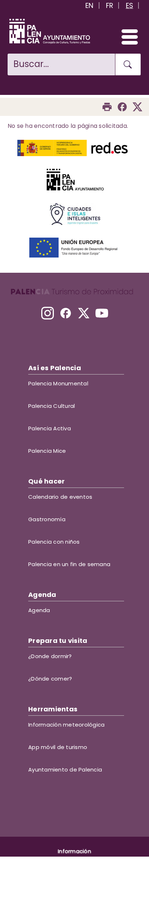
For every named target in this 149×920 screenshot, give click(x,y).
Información (74, 851)
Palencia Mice (47, 451)
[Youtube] (101, 313)
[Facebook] (122, 106)
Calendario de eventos (60, 497)
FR (110, 6)
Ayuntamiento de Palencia (65, 769)
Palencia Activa (49, 428)
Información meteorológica (66, 724)
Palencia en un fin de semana (69, 564)
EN (89, 6)
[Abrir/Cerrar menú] (126, 36)
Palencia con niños (54, 541)
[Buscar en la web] (128, 64)
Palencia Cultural (51, 406)
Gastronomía (46, 519)
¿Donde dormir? (50, 656)
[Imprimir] (107, 106)
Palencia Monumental (58, 383)
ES (129, 6)
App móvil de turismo (57, 747)
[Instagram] (47, 313)
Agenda (39, 610)
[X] (83, 313)
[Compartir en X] (137, 106)
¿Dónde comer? (50, 678)
